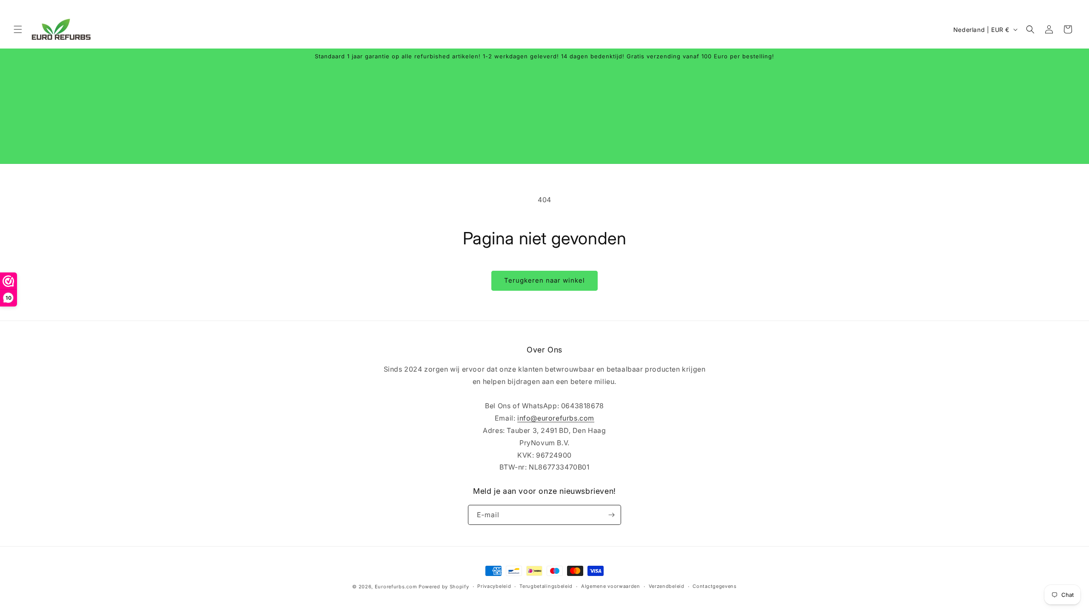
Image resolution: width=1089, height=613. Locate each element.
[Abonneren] (611, 515)
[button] (18, 29)
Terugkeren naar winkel (544, 280)
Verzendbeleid (666, 586)
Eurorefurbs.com (396, 587)
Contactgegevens (715, 586)
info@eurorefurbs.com (555, 418)
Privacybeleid (494, 586)
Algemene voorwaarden (610, 586)
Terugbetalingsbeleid (546, 586)
